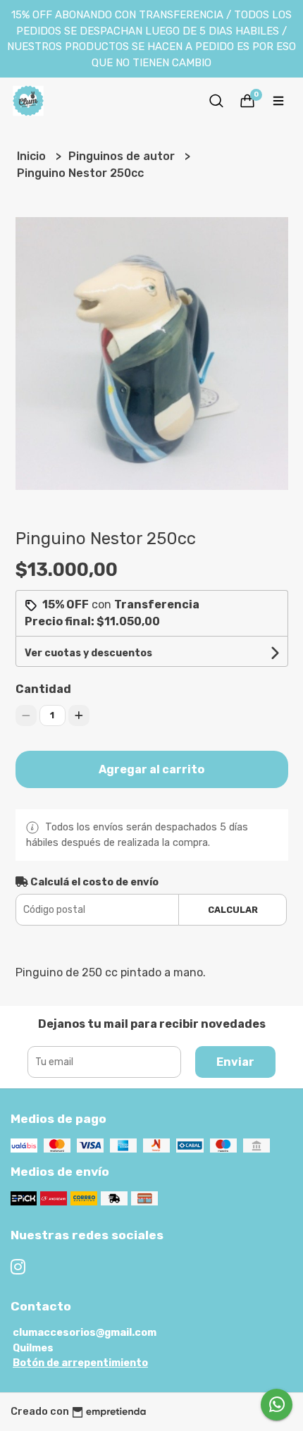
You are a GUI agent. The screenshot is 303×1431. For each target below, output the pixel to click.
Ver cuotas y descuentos (88, 653)
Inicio (33, 156)
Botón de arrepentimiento (80, 1363)
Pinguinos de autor (123, 156)
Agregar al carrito (151, 769)
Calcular (233, 909)
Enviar (235, 1062)
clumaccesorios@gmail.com (84, 1333)
